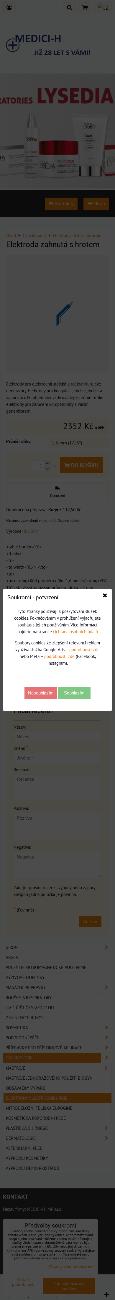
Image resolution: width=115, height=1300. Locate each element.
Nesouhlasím (41, 692)
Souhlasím (74, 692)
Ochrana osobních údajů (75, 631)
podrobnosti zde (84, 649)
